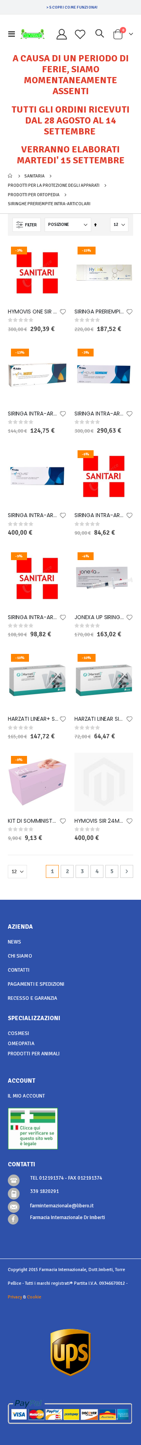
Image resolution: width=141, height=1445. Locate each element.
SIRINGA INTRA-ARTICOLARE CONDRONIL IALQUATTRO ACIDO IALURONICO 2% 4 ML (33, 617)
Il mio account (26, 1096)
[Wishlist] (80, 34)
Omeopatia (21, 1043)
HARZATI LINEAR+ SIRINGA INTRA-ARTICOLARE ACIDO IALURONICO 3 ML (33, 719)
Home (10, 176)
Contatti (19, 970)
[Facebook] (13, 1219)
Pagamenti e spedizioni (36, 984)
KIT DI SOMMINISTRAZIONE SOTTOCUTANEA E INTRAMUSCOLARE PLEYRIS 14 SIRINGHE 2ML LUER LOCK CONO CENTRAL (33, 821)
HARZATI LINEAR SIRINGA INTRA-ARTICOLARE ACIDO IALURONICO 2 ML (99, 719)
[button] (63, 312)
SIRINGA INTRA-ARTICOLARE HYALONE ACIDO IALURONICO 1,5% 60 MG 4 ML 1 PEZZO (33, 413)
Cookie (34, 1297)
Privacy (15, 1297)
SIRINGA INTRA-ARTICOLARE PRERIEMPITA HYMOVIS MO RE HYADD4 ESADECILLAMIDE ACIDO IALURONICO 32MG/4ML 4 (99, 413)
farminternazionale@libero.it (62, 1206)
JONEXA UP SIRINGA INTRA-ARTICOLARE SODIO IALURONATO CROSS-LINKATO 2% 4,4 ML (99, 617)
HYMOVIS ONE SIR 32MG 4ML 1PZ (33, 311)
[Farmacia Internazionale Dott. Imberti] (32, 34)
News (14, 942)
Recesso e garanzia (32, 998)
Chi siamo (20, 956)
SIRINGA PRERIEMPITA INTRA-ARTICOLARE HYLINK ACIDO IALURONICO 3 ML (99, 311)
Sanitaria (34, 176)
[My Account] (62, 34)
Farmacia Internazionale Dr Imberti (67, 1217)
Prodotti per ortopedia (34, 195)
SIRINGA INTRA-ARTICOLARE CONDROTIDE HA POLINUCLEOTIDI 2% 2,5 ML (99, 515)
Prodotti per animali (34, 1054)
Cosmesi (18, 1033)
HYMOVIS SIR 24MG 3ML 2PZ (99, 821)
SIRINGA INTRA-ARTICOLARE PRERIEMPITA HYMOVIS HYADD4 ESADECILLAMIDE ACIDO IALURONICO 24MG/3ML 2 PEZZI (33, 515)
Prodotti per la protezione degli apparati (53, 185)
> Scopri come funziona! (72, 7)
